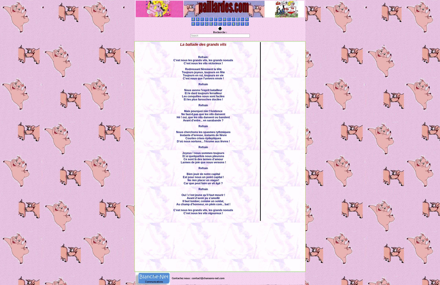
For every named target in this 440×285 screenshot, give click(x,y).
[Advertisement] (220, 245)
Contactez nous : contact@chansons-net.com (198, 278)
